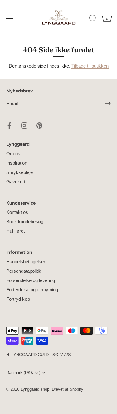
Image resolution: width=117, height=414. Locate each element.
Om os (13, 153)
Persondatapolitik (23, 271)
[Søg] (93, 19)
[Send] (108, 104)
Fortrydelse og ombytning (32, 289)
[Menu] (10, 18)
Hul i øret (15, 230)
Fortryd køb (18, 299)
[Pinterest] (39, 125)
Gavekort (15, 181)
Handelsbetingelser (25, 261)
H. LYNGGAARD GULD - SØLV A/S (38, 354)
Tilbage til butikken (90, 65)
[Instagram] (24, 125)
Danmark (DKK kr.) (23, 372)
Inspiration (16, 163)
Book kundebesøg (24, 221)
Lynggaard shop (35, 389)
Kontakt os (17, 212)
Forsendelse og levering (30, 280)
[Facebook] (9, 125)
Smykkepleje (19, 172)
